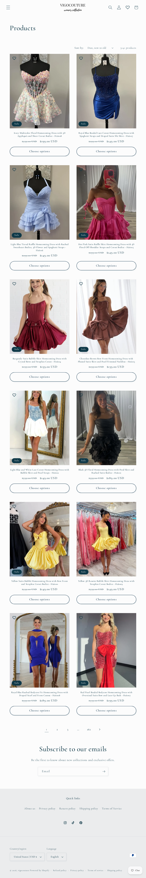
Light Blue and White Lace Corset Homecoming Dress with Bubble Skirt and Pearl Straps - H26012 (39, 471)
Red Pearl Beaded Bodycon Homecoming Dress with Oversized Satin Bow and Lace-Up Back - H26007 (106, 694)
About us (29, 808)
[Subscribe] (104, 771)
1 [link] (46, 729)
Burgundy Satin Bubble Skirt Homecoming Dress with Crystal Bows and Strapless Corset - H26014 (40, 360)
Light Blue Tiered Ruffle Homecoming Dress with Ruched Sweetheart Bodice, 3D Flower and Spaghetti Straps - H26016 (40, 247)
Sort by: (79, 47)
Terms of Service (112, 808)
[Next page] (99, 729)
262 (89, 729)
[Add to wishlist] (14, 58)
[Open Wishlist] (127, 7)
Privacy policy (47, 808)
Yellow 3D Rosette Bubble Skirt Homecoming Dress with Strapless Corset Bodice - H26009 (106, 583)
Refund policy (60, 870)
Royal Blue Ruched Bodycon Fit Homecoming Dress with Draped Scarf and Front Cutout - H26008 (39, 694)
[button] (8, 7)
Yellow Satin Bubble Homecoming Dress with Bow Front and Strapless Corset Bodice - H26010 (39, 583)
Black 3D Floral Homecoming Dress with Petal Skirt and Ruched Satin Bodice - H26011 (106, 471)
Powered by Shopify (39, 870)
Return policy (67, 808)
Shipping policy (88, 808)
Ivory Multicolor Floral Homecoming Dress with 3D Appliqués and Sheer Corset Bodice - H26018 (40, 134)
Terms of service (95, 870)
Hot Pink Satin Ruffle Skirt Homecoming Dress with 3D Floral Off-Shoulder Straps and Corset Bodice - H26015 (106, 246)
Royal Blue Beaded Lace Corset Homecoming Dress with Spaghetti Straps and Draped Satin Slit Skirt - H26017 (106, 134)
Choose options (39, 151)
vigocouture (23, 870)
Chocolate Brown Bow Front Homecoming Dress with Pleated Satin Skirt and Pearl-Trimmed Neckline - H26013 (106, 360)
